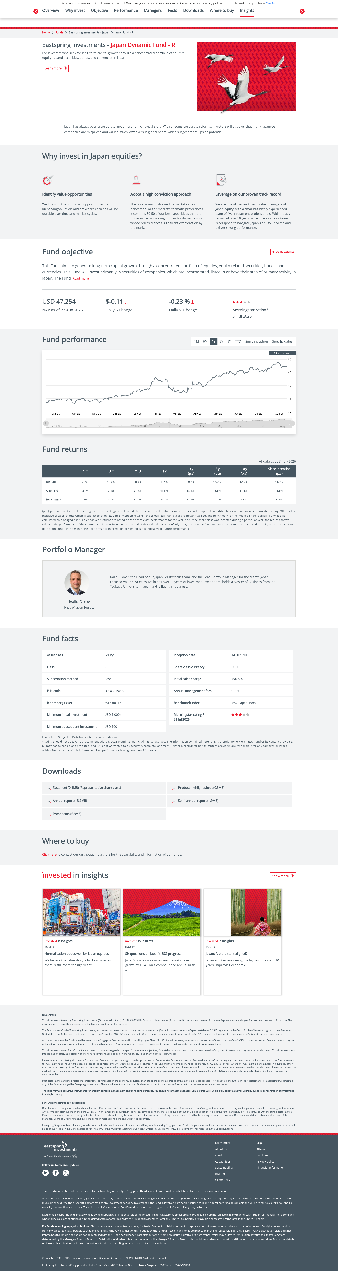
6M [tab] (205, 341)
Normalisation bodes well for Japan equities (77, 953)
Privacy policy (265, 1161)
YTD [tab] (238, 341)
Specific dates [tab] (282, 341)
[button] (292, 359)
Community (222, 1179)
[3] (241, 302)
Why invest (75, 10)
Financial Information (271, 1167)
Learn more (53, 68)
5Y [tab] (229, 341)
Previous (35, 11)
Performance (126, 10)
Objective (99, 10)
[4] (245, 302)
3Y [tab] (221, 341)
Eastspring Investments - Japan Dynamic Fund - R (101, 32)
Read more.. (81, 278)
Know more (280, 876)
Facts (172, 10)
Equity (49, 947)
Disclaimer (264, 1155)
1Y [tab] (213, 341)
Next (302, 11)
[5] (248, 302)
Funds (59, 32)
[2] (237, 302)
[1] (233, 302)
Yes (268, 3)
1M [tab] (196, 341)
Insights (220, 1173)
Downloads (193, 10)
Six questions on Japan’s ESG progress (153, 953)
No (274, 3)
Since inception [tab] (256, 341)
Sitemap (262, 1149)
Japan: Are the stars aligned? (226, 953)
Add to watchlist (285, 251)
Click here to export (284, 353)
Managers (153, 10)
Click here (49, 854)
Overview (50, 10)
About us (221, 1149)
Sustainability (224, 1167)
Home (46, 32)
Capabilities (223, 1161)
